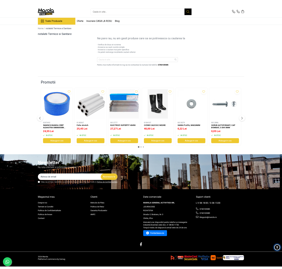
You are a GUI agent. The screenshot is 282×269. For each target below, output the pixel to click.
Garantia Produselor (98, 210)
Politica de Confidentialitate (107, 182)
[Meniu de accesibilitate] (277, 247)
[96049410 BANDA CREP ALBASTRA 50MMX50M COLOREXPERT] (57, 104)
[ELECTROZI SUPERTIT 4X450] (124, 104)
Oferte (80, 21)
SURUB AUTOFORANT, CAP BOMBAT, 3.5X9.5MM (223, 126)
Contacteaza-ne (157, 233)
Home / (41, 28)
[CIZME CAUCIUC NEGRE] (158, 104)
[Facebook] (141, 244)
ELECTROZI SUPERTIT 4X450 (122, 125)
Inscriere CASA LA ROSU (99, 21)
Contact (41, 218)
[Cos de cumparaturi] (242, 11)
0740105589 (204, 213)
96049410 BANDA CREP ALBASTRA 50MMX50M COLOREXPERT (53, 126)
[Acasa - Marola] (52, 11)
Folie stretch (82, 125)
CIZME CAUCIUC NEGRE (155, 125)
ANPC (92, 214)
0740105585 (204, 209)
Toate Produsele (53, 21)
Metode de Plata (97, 203)
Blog (117, 21)
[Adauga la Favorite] (69, 91)
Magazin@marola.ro (208, 217)
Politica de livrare (45, 214)
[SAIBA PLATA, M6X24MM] (191, 104)
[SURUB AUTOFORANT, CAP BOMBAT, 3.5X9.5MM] (225, 104)
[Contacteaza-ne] (233, 11)
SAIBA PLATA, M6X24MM (189, 125)
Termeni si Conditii (45, 207)
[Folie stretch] (90, 104)
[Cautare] (188, 11)
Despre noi (42, 203)
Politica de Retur (97, 207)
